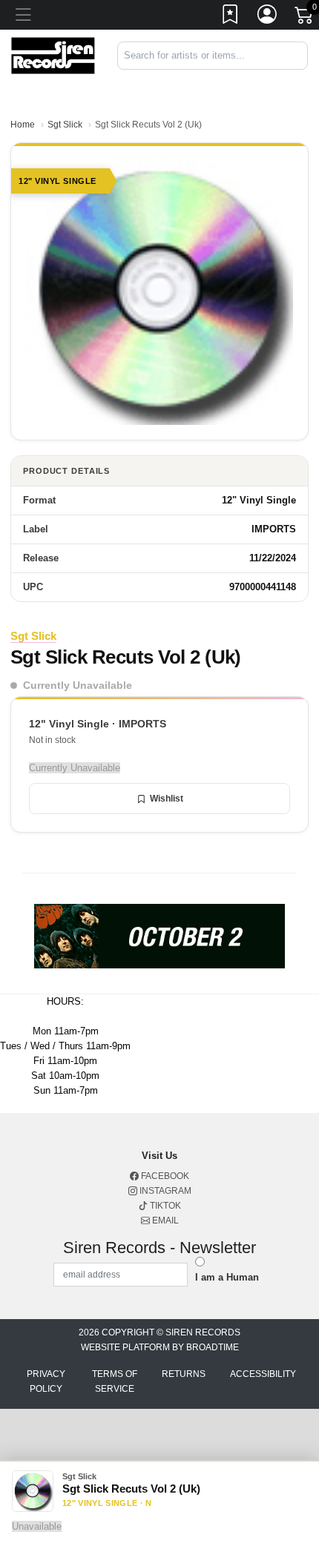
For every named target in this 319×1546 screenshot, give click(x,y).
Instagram (164, 1191)
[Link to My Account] (267, 17)
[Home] (53, 54)
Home (22, 124)
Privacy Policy (46, 1381)
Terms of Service (114, 1381)
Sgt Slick (64, 124)
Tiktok (164, 1205)
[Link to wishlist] (230, 17)
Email (164, 1220)
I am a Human (227, 1277)
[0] (305, 17)
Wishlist (166, 798)
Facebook (164, 1176)
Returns (183, 1374)
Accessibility (263, 1374)
